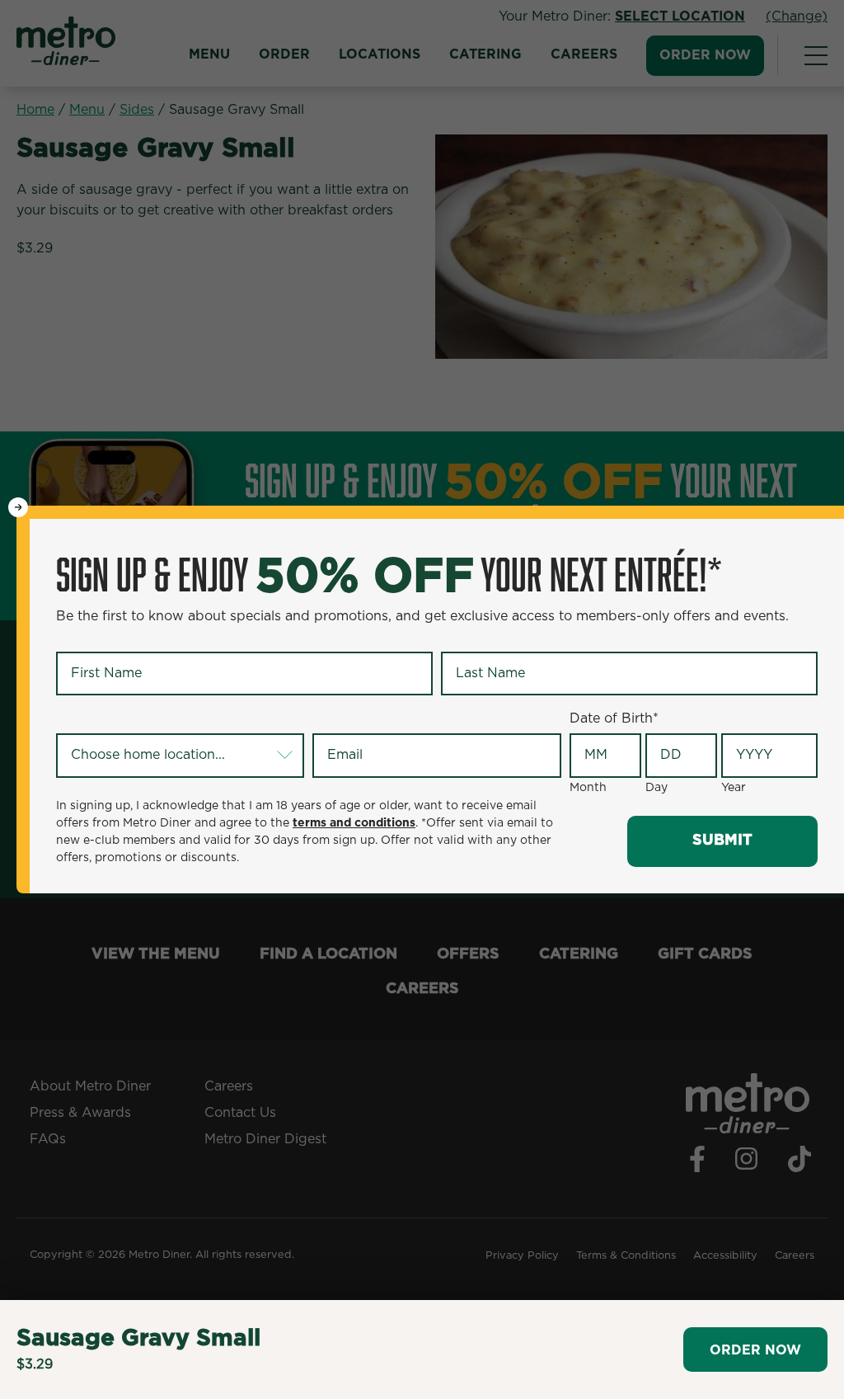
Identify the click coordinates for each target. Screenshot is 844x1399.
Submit (722, 840)
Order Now (755, 1350)
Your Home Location (124, 719)
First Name (94, 637)
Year (733, 788)
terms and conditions (354, 823)
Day (656, 788)
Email (333, 719)
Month (588, 788)
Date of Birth (614, 718)
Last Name (478, 637)
